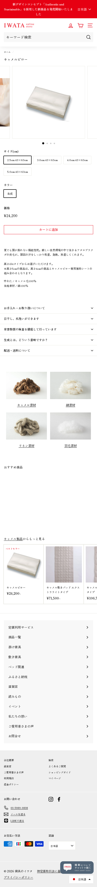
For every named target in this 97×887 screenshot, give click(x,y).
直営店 (7, 766)
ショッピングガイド (59, 772)
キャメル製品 (13, 538)
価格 (7, 208)
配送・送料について (17, 350)
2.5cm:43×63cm (17, 160)
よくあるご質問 (57, 766)
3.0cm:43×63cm (47, 160)
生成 (10, 193)
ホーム (7, 52)
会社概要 (9, 760)
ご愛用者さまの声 (14, 772)
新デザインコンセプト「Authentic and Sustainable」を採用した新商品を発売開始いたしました (38, 9)
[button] (81, 879)
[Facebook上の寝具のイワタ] (59, 799)
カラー (8, 185)
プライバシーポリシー (18, 877)
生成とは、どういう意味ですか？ (26, 340)
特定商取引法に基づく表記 (54, 871)
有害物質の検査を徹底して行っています (30, 329)
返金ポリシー (11, 784)
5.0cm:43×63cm (17, 171)
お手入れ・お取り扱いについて (24, 308)
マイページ (54, 778)
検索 (50, 760)
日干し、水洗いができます (21, 318)
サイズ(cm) (11, 151)
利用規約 (9, 778)
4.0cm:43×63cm (77, 160)
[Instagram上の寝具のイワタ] (50, 799)
